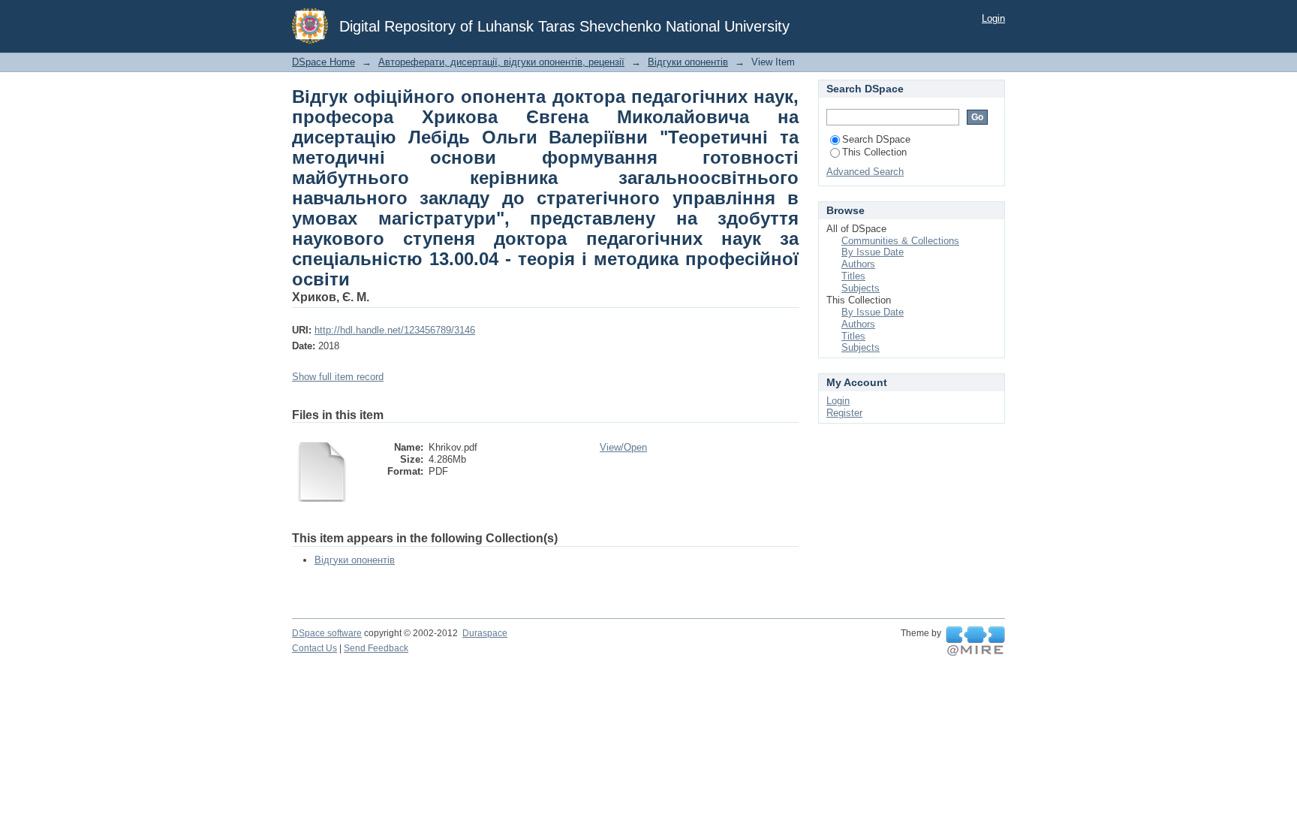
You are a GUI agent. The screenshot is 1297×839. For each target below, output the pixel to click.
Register (844, 412)
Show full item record (338, 376)
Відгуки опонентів (688, 62)
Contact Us (314, 648)
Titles (853, 276)
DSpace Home (323, 62)
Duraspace (484, 633)
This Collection (874, 152)
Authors (858, 264)
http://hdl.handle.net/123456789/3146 (394, 330)
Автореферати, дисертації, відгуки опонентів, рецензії (501, 62)
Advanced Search (865, 171)
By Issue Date (872, 252)
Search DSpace (876, 139)
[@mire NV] (975, 641)
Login (993, 18)
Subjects (860, 288)
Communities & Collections (900, 240)
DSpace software (327, 633)
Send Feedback (376, 648)
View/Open (623, 447)
